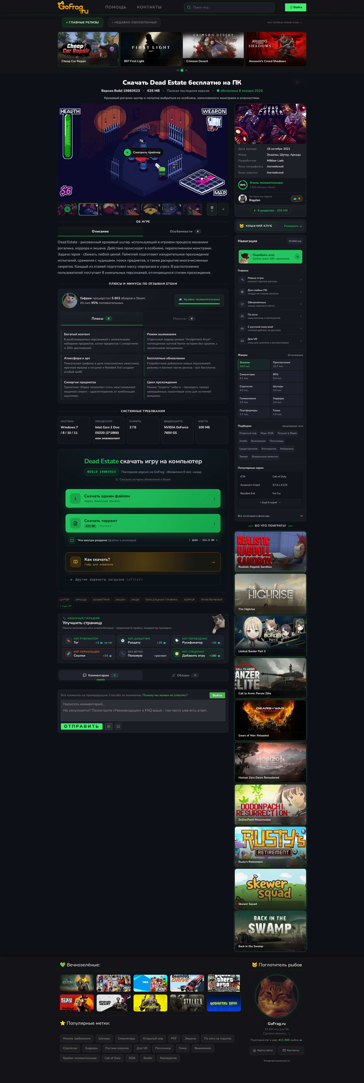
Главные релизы (84, 22)
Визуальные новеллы (265, 456)
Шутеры (104, 1038)
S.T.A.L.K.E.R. (280, 485)
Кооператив (269, 448)
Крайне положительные (80, 1058)
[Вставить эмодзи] (118, 726)
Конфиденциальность (277, 1060)
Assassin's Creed (250, 485)
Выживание (258, 441)
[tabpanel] (143, 257)
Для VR (142, 1048)
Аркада (295, 155)
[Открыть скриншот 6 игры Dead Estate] (192, 209)
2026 (131, 1058)
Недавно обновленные (136, 22)
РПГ (174, 1038)
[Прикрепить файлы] (108, 726)
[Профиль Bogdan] (242, 198)
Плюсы (101, 318)
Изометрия (101, 599)
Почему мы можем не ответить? (165, 695)
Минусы (183, 318)
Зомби (243, 441)
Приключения (211, 599)
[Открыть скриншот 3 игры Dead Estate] (130, 209)
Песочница (163, 1048)
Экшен (120, 599)
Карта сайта (265, 1050)
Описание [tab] (100, 231)
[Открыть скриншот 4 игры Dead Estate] (151, 209)
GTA (242, 476)
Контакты (149, 7)
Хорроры (91, 1048)
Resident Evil (247, 493)
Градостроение (248, 448)
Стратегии (70, 1048)
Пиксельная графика (161, 599)
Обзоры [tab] (186, 675)
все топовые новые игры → (285, 22)
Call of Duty (279, 476)
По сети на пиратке (217, 1038)
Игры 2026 (267, 433)
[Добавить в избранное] (299, 82)
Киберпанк (286, 448)
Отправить (81, 726)
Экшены (272, 155)
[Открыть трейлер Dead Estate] (67, 209)
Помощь (116, 7)
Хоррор (189, 599)
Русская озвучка (117, 1048)
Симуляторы (126, 1038)
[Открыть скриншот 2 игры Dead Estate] (109, 209)
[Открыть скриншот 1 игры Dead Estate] (88, 209)
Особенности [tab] (184, 231)
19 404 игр (295, 241)
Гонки (183, 1048)
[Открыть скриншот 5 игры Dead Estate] (171, 209)
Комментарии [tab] (101, 675)
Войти (297, 7)
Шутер (284, 155)
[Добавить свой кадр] (223, 209)
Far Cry (277, 493)
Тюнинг (243, 456)
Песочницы (277, 441)
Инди (135, 599)
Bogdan (254, 200)
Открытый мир (248, 433)
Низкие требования (77, 1038)
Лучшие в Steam (287, 433)
